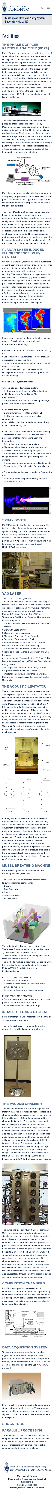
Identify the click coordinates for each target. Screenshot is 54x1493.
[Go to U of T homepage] (15, 7)
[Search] (42, 8)
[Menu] (48, 8)
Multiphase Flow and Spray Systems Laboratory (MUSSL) (25, 19)
